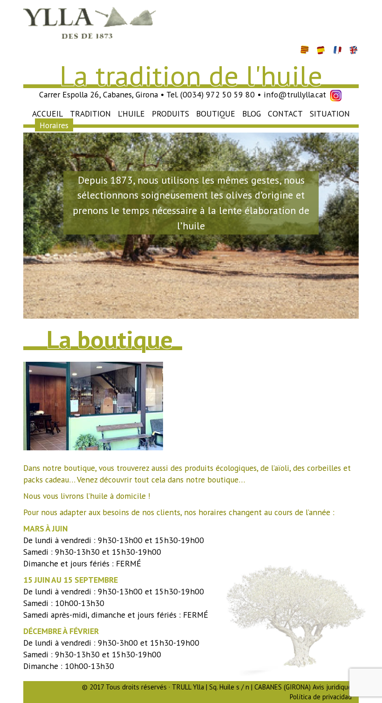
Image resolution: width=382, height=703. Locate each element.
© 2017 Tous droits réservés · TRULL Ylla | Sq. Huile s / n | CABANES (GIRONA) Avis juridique (217, 686)
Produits (170, 113)
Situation (330, 113)
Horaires (54, 125)
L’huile (131, 113)
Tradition (90, 113)
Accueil (47, 113)
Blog (251, 113)
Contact (285, 113)
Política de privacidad (321, 696)
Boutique (215, 113)
